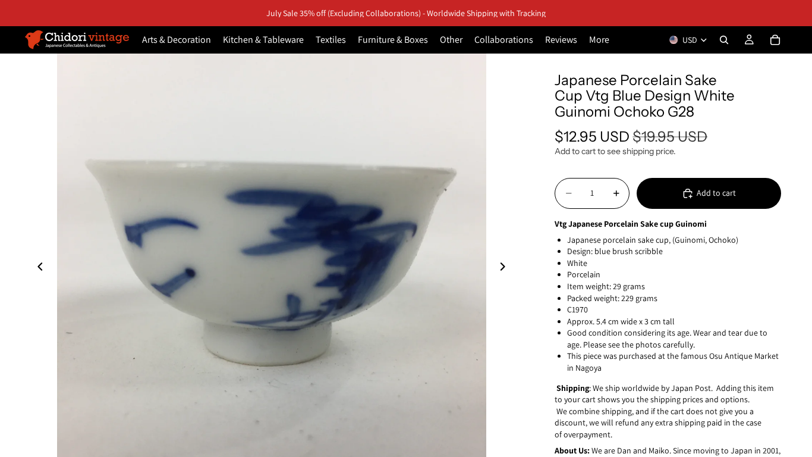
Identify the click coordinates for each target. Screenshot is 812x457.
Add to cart (716, 192)
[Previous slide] (37, 268)
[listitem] (599, 40)
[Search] (724, 40)
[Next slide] (506, 268)
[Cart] (775, 40)
